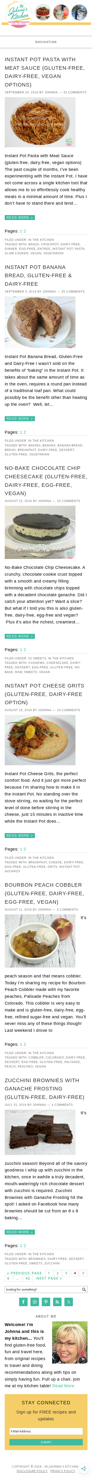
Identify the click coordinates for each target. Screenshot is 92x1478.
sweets (30, 672)
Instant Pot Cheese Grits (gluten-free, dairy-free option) (44, 694)
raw (18, 672)
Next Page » (49, 1278)
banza (34, 244)
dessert (66, 450)
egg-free (27, 249)
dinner (11, 249)
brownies (37, 1259)
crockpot (50, 244)
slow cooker (17, 253)
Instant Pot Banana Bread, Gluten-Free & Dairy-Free (38, 275)
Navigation (46, 42)
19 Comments (68, 710)
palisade (72, 1062)
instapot (12, 871)
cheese (55, 862)
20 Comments (68, 501)
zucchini (52, 1263)
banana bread (70, 445)
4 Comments (62, 1104)
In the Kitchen (41, 240)
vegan (36, 253)
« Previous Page (24, 1273)
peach (10, 1066)
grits (52, 867)
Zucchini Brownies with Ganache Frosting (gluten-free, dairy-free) (44, 1088)
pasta (80, 249)
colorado (55, 1057)
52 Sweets (37, 658)
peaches (25, 1066)
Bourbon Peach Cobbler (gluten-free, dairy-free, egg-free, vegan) (44, 893)
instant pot (62, 249)
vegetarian (53, 253)
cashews (37, 663)
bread (10, 450)
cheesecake (57, 663)
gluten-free (16, 454)
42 (27, 1278)
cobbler (36, 1057)
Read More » (20, 217)
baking (35, 445)
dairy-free (70, 244)
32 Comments (75, 92)
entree (44, 249)
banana (49, 445)
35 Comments (73, 291)
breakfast (27, 450)
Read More (63, 1385)
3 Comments (67, 909)
